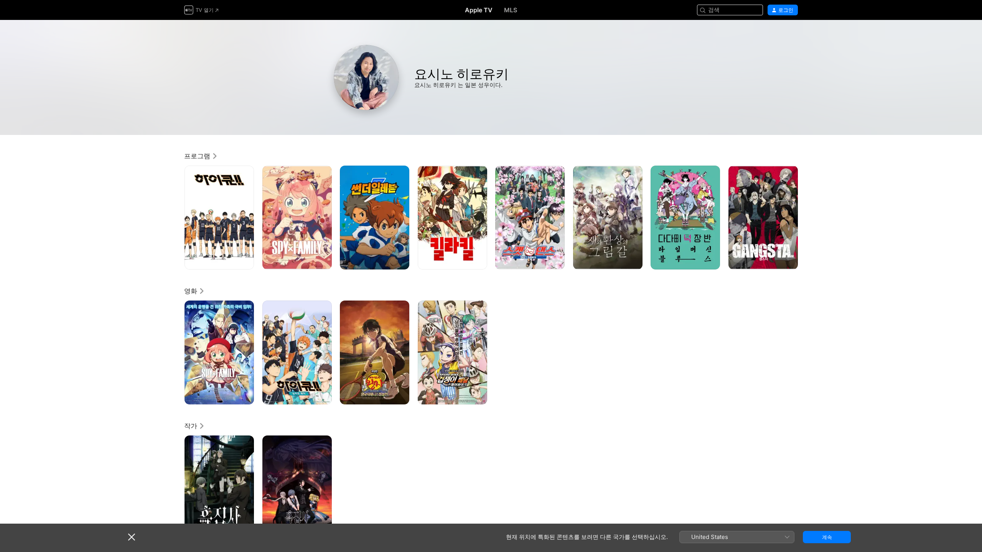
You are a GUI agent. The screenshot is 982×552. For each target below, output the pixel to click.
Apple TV (479, 10)
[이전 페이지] (176, 217)
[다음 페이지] (805, 217)
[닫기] (131, 537)
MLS (510, 10)
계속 (827, 537)
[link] (201, 156)
